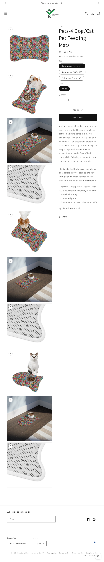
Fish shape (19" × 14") (72, 78)
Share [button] (64, 216)
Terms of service (77, 553)
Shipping (62, 56)
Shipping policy (91, 553)
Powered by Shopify (37, 553)
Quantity (62, 95)
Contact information (90, 556)
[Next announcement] (99, 3)
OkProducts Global (23, 553)
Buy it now (78, 117)
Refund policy (52, 553)
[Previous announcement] (5, 3)
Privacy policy (64, 553)
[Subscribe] (52, 519)
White (64, 88)
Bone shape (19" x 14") (72, 66)
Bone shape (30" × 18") (72, 72)
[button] (6, 13)
